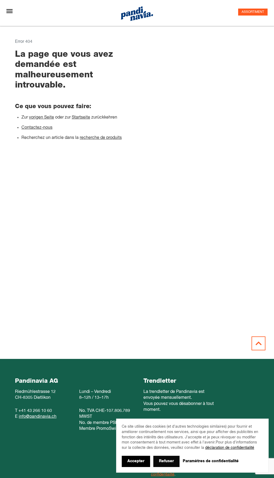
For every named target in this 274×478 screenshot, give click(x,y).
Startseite (81, 117)
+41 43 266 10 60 (35, 411)
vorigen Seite (41, 117)
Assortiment (253, 12)
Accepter (135, 461)
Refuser (166, 461)
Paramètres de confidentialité (211, 461)
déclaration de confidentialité (229, 448)
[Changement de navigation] (9, 11)
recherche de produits (101, 138)
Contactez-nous (36, 128)
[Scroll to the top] (258, 343)
